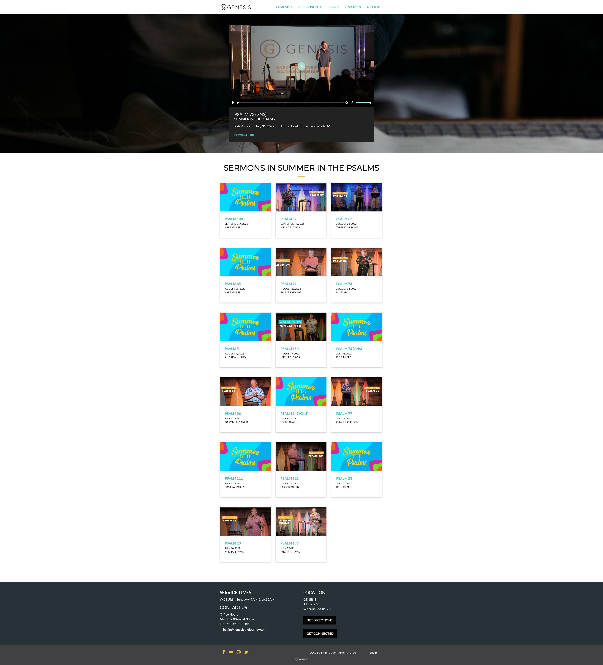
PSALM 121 (290, 478)
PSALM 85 (233, 283)
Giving (334, 7)
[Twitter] (246, 652)
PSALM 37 (289, 219)
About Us (373, 7)
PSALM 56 (233, 413)
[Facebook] (223, 652)
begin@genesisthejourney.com (244, 629)
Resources (353, 7)
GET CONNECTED (320, 633)
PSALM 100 (234, 219)
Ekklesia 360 (301, 659)
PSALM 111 (234, 478)
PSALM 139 (290, 543)
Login (373, 652)
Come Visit (284, 7)
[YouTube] (231, 652)
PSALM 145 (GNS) (294, 413)
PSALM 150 (290, 348)
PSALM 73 (344, 283)
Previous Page (244, 134)
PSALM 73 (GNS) (349, 348)
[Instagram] (239, 652)
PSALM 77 (344, 413)
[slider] (290, 102)
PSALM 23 (344, 478)
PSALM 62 (344, 219)
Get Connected (310, 7)
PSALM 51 (233, 348)
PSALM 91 (289, 283)
